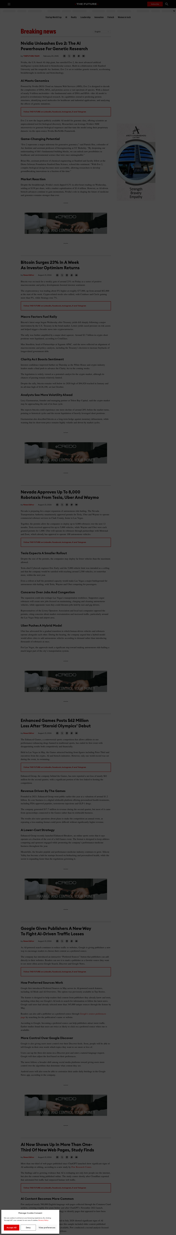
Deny (28, 1227)
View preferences (47, 1227)
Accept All (11, 1227)
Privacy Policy (43, 1220)
